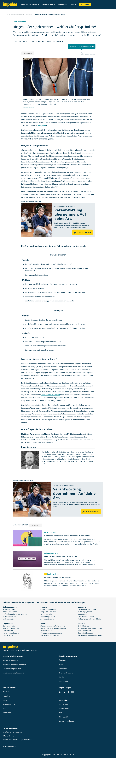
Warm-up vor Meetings (11, 628)
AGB (60, 713)
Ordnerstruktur (9, 635)
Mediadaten (63, 681)
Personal (43, 607)
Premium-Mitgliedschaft (12, 669)
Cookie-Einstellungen (67, 721)
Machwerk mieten (10, 746)
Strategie (81, 623)
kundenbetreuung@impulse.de (20, 739)
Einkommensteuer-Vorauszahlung (53, 628)
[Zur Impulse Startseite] (7, 14)
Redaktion (63, 669)
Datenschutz (64, 708)
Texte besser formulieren (87, 609)
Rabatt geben (83, 614)
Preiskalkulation (46, 631)
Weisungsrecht (46, 614)
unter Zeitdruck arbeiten (50, 395)
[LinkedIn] (60, 692)
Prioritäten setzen (84, 631)
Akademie (61, 4)
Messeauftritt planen (86, 616)
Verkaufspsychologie (85, 612)
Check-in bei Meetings (48, 609)
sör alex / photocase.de (29, 107)
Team (61, 664)
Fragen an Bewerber (48, 612)
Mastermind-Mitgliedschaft (13, 673)
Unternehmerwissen (29, 4)
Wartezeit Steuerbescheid (50, 635)
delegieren (42, 126)
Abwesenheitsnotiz (10, 616)
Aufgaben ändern (47, 619)
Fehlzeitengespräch (47, 616)
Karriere (62, 677)
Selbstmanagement (10, 607)
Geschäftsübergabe (85, 633)
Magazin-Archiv (9, 704)
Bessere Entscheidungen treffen (90, 635)
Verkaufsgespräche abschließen (90, 619)
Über (72, 4)
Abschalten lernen (10, 612)
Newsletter (7, 696)
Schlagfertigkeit (9, 609)
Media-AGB (63, 717)
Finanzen (43, 623)
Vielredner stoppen (10, 619)
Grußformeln (8, 631)
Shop (5, 700)
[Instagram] (72, 692)
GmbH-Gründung (84, 626)
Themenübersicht (66, 673)
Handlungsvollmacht (11, 633)
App (4, 708)
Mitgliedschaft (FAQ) (10, 660)
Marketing (82, 607)
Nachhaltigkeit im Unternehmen (90, 628)
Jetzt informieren (82, 232)
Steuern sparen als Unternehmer (53, 626)
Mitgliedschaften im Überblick (14, 664)
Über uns (62, 660)
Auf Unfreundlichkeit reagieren (15, 614)
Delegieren (28, 53)
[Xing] (64, 692)
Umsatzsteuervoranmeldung (51, 633)
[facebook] (68, 692)
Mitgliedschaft (47, 4)
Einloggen (85, 4)
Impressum (63, 704)
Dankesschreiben (9, 626)
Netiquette (7, 713)
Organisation (8, 623)
